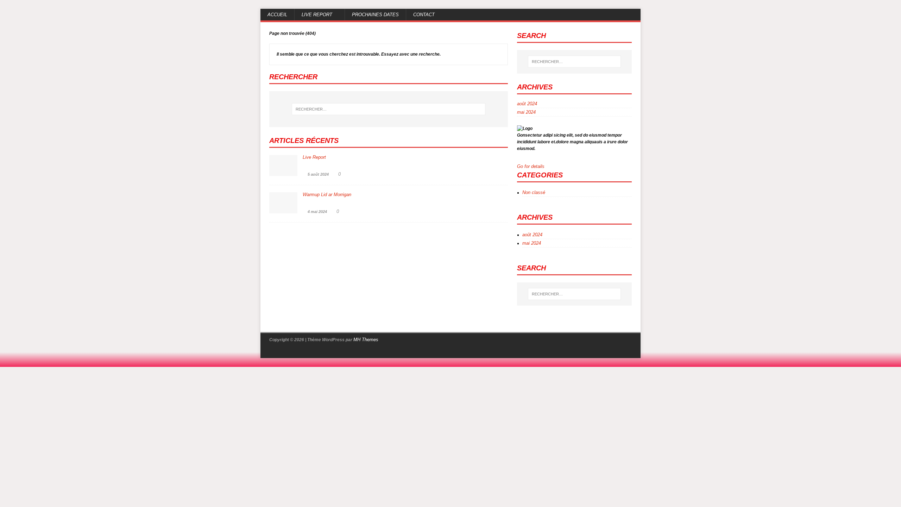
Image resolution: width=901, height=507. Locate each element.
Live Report (317, 14)
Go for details (531, 166)
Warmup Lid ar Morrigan (327, 194)
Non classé (533, 192)
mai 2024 (526, 112)
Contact (424, 14)
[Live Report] (283, 172)
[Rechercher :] (388, 109)
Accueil (277, 14)
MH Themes (365, 339)
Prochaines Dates (375, 14)
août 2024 (527, 103)
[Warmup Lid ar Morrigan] (283, 209)
